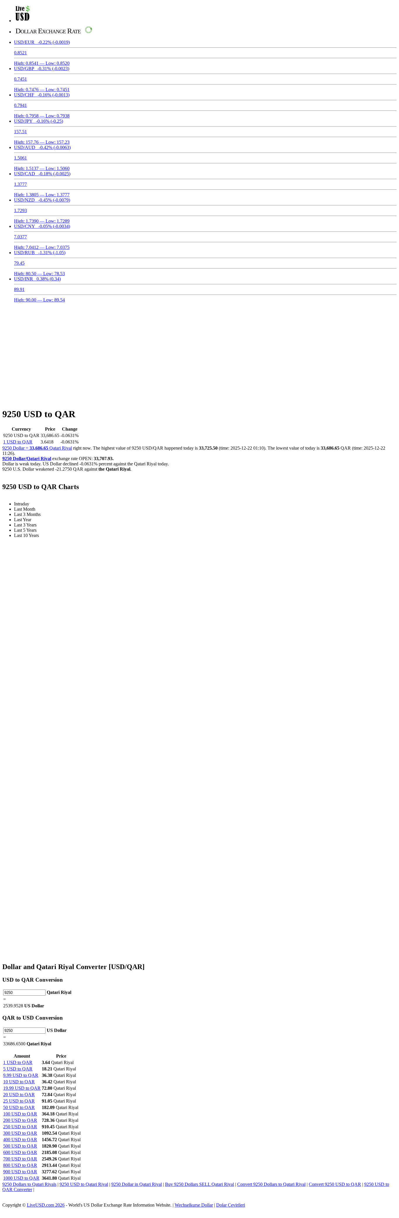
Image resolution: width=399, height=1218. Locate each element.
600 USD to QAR (20, 1152)
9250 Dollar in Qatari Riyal (136, 1184)
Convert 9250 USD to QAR (335, 1184)
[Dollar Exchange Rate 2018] (23, 20)
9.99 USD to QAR (20, 1075)
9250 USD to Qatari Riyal (84, 1184)
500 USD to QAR (20, 1146)
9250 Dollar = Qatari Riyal (37, 448)
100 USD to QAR (20, 1113)
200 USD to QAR (20, 1120)
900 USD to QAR (20, 1171)
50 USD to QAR (19, 1107)
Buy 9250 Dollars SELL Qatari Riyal (199, 1184)
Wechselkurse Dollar (194, 1205)
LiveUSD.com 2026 (46, 1205)
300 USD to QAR (20, 1133)
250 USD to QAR (20, 1126)
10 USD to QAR (19, 1081)
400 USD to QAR (20, 1139)
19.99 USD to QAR (22, 1088)
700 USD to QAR (20, 1158)
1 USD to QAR (17, 441)
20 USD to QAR (19, 1094)
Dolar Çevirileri (230, 1205)
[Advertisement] (199, 352)
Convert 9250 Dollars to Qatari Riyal (271, 1184)
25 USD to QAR (19, 1101)
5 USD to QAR (17, 1068)
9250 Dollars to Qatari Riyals (29, 1184)
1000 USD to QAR (21, 1178)
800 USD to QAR (20, 1165)
